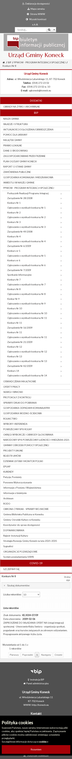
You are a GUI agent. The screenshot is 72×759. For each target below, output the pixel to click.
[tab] (36, 586)
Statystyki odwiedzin (38, 755)
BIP (9, 62)
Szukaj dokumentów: (18, 585)
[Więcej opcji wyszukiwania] (54, 29)
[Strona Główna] (36, 42)
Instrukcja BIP (37, 679)
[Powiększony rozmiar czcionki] (34, 24)
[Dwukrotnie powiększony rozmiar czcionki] (37, 24)
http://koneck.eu (40, 705)
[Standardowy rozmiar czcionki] (32, 24)
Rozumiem (36, 749)
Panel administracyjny (37, 683)
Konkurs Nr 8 (9, 65)
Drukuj (67, 577)
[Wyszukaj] (49, 29)
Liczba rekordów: (12, 594)
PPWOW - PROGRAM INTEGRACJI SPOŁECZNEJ (40, 62)
